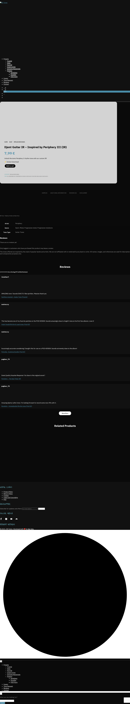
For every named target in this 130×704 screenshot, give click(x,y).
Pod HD (9, 65)
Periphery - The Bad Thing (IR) (11, 379)
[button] (5, 88)
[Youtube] (11, 519)
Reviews (6, 82)
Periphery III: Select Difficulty (24, 176)
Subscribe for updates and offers (11, 509)
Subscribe (41, 509)
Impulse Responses (13, 69)
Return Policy (8, 494)
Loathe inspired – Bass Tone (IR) (115, 465)
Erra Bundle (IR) (48, 465)
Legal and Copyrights (11, 498)
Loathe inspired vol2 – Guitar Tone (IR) (81, 465)
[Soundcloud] (16, 519)
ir (7, 176)
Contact (6, 84)
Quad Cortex (11, 67)
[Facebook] (1, 519)
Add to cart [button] (6, 472)
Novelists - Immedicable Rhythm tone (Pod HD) (16, 406)
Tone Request (8, 80)
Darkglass (14, 73)
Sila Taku (31, 529)
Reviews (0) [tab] (73, 193)
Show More (65, 413)
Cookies (6, 496)
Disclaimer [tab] (83, 193)
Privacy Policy (8, 492)
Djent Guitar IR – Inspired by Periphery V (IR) (14, 465)
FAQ (5, 500)
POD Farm (14, 76)
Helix (9, 63)
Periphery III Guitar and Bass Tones (12, 215)
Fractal (9, 61)
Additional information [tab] (58, 193)
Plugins (9, 71)
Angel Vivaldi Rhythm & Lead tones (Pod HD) (15, 324)
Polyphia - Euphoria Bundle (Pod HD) (13, 352)
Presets (6, 59)
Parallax (13, 74)
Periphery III (12, 176)
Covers (6, 78)
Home (6, 142)
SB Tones (2, 215)
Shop (10, 142)
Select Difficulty (43, 176)
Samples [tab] (44, 193)
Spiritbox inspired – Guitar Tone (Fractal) (14, 297)
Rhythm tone (35, 176)
